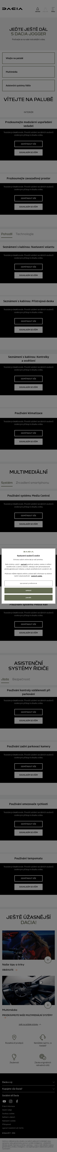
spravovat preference (28, 583)
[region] (28, 576)
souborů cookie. (36, 576)
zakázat (29, 590)
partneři (24, 564)
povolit (28, 597)
